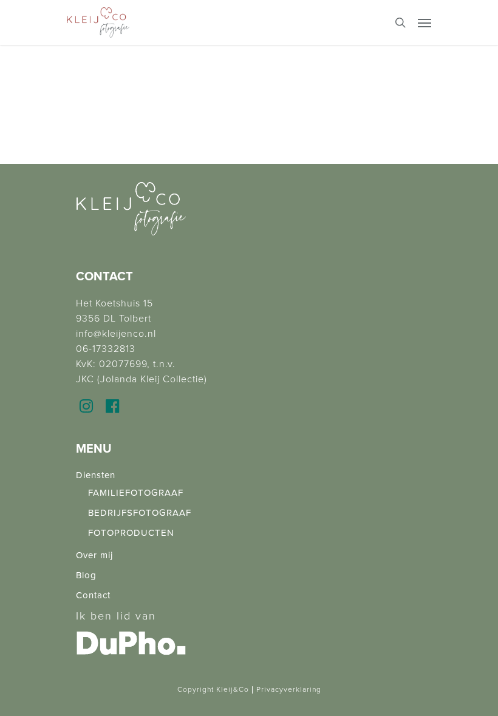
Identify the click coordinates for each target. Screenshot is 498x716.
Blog (86, 575)
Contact (93, 595)
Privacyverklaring (288, 689)
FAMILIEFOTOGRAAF (135, 492)
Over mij (94, 555)
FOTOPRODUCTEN (131, 532)
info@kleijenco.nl (116, 334)
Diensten (95, 475)
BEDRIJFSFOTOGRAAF (139, 512)
